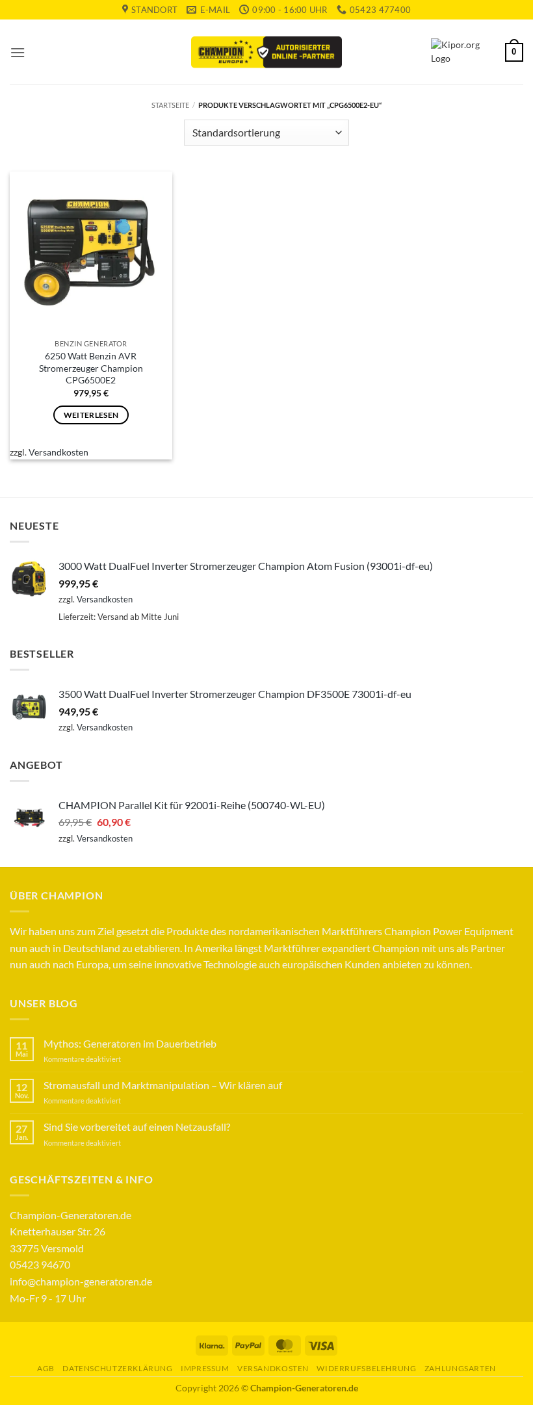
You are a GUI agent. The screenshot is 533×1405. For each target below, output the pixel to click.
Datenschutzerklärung (117, 1368)
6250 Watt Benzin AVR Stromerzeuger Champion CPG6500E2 (91, 367)
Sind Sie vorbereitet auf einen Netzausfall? (137, 1126)
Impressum (205, 1368)
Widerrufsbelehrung (366, 1368)
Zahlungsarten (460, 1368)
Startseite (170, 105)
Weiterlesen (91, 415)
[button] (17, 52)
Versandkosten (58, 452)
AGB (46, 1368)
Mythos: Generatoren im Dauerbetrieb (130, 1043)
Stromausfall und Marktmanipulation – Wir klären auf (163, 1085)
